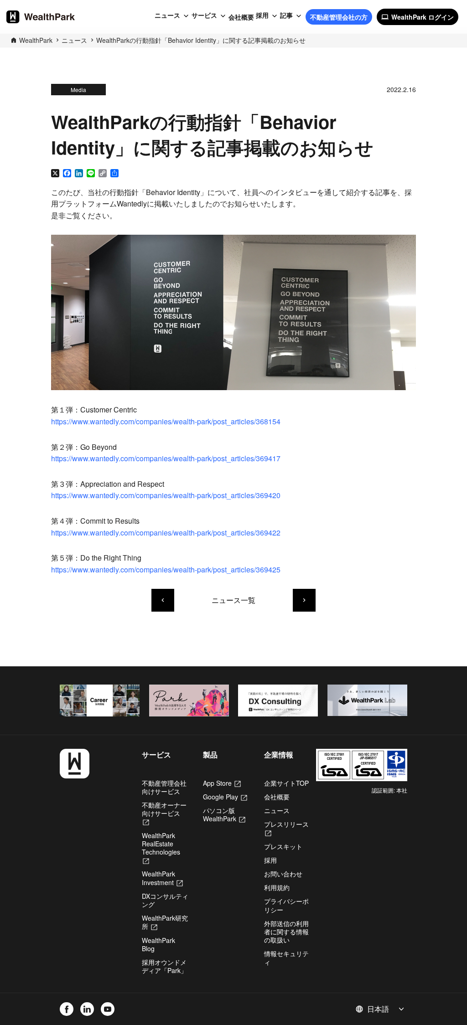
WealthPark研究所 (165, 922)
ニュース (167, 15)
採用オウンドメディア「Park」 (164, 966)
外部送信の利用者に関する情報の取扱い (286, 931)
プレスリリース (286, 828)
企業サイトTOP (286, 783)
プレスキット (283, 846)
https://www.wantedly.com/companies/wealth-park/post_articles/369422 (165, 532)
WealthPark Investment (162, 877)
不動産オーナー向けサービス (164, 813)
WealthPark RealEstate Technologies (161, 848)
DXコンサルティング (165, 900)
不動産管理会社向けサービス (164, 787)
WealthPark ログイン (417, 16)
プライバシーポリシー (286, 905)
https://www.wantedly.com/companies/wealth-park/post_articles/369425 (165, 569)
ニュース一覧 (233, 600)
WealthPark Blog (158, 944)
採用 (262, 15)
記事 (286, 15)
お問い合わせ (283, 873)
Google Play (225, 796)
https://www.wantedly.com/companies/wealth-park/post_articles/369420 (165, 495)
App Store (222, 783)
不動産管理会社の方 (339, 16)
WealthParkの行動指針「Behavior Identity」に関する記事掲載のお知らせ (201, 40)
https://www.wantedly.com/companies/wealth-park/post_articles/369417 (165, 458)
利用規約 (277, 887)
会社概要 (241, 16)
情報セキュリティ (286, 957)
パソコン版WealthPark (224, 814)
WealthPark (35, 40)
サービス (204, 15)
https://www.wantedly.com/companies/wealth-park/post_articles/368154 (165, 421)
